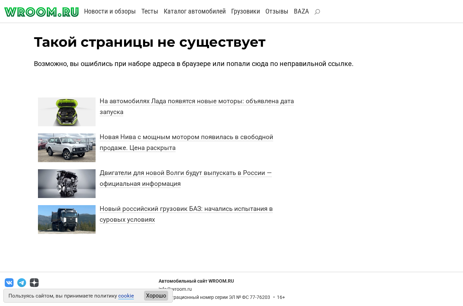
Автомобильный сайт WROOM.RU (196, 281)
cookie (126, 296)
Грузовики (245, 11)
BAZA (301, 11)
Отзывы (276, 11)
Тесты (149, 11)
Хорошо (156, 295)
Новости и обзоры (110, 11)
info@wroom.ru (175, 289)
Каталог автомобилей (195, 11)
